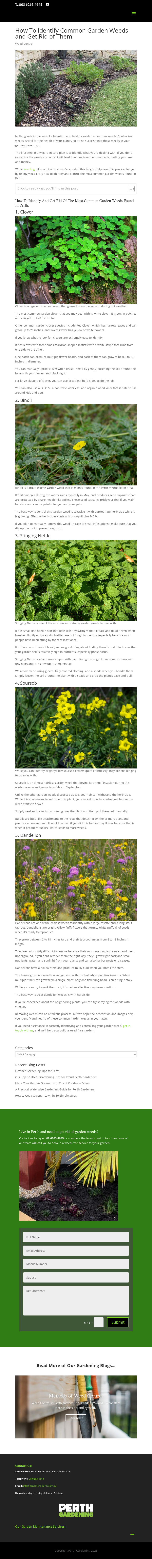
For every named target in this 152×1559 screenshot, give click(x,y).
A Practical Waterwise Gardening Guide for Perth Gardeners (55, 1089)
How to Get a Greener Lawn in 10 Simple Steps (46, 1095)
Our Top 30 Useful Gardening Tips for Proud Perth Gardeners (56, 1077)
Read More (76, 1418)
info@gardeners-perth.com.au (39, 1485)
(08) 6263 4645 (30, 4)
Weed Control (24, 43)
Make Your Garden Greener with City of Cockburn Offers (52, 1083)
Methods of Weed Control (76, 1395)
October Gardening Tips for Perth (37, 1071)
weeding (29, 169)
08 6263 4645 (55, 1138)
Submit (117, 1322)
